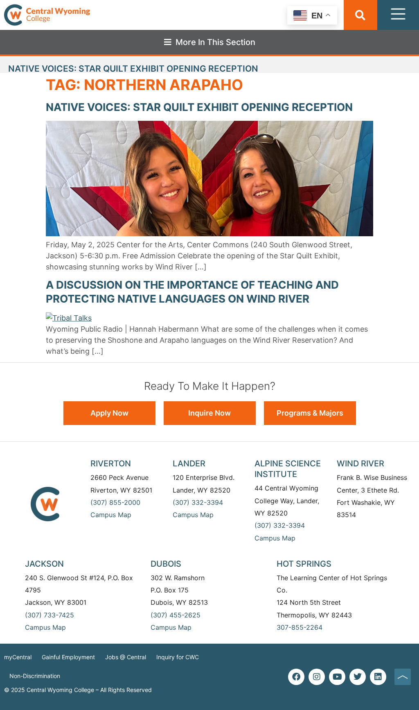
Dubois (166, 564)
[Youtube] (337, 677)
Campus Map (110, 515)
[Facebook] (296, 677)
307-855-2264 (299, 627)
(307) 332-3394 (198, 502)
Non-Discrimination (34, 675)
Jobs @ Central (125, 656)
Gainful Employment (68, 656)
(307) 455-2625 (175, 615)
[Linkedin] (378, 677)
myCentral (18, 656)
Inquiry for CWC (177, 656)
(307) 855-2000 (115, 502)
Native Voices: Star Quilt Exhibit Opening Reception (199, 107)
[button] (360, 15)
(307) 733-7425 (49, 615)
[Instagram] (317, 677)
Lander (189, 463)
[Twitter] (357, 677)
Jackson (44, 564)
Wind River (360, 463)
